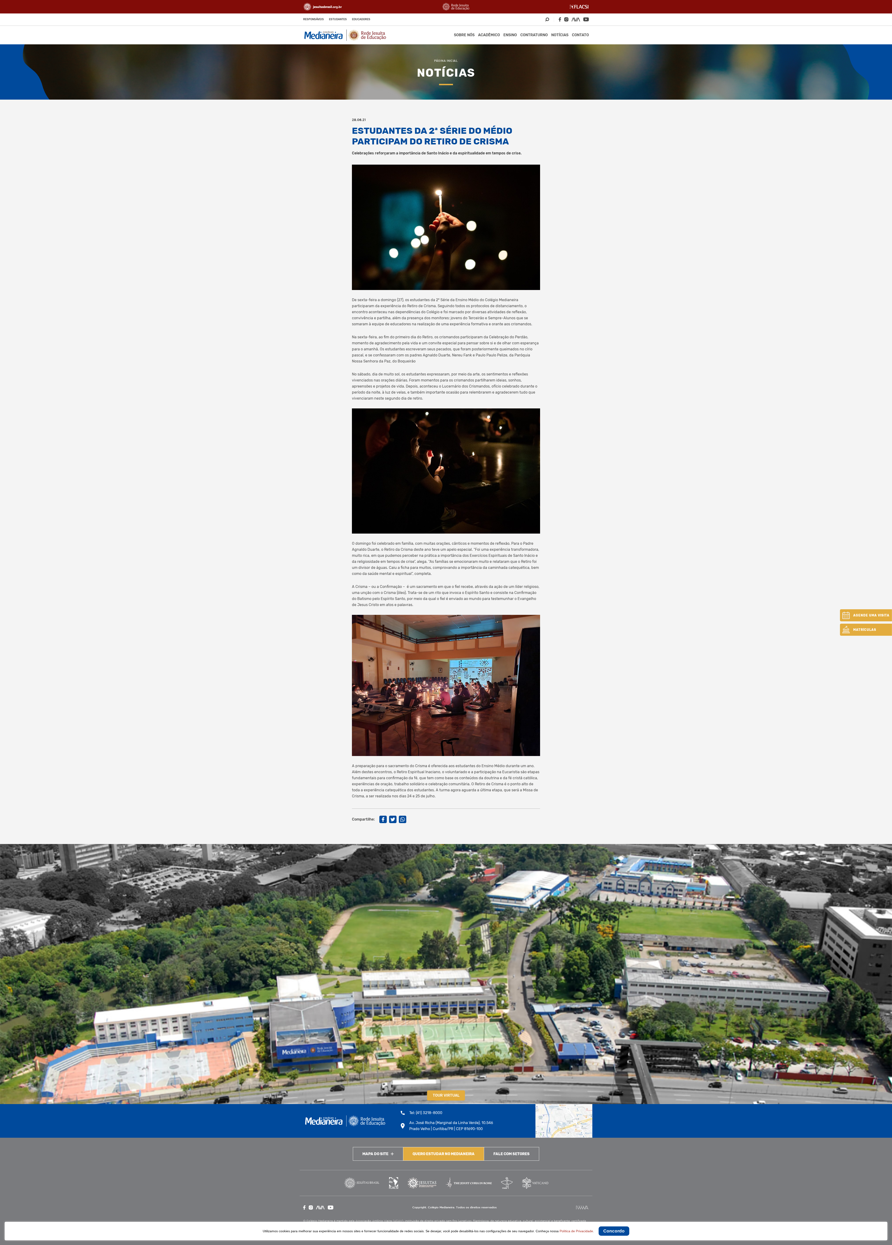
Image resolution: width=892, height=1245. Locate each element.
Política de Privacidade (576, 1231)
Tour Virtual (446, 1095)
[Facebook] (560, 19)
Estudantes (338, 19)
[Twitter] (393, 819)
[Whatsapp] (402, 819)
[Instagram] (566, 19)
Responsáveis (313, 19)
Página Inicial (446, 60)
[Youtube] (586, 19)
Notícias (559, 35)
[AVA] (576, 19)
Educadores (361, 19)
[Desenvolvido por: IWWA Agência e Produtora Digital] (582, 1207)
